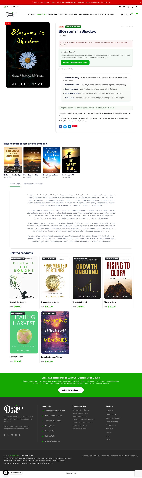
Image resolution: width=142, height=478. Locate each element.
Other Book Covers (105, 113)
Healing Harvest (16, 357)
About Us (109, 429)
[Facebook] (120, 6)
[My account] (126, 14)
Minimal (113, 118)
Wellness (83, 121)
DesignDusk (14, 456)
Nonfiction (110, 414)
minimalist (120, 118)
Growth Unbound (80, 302)
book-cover (72, 118)
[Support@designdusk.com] (5, 7)
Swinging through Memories (52, 357)
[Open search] (122, 14)
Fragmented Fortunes (50, 302)
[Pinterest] (132, 6)
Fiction (108, 411)
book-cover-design (83, 118)
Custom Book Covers (113, 418)
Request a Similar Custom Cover (75, 62)
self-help (77, 121)
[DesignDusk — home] (11, 14)
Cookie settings (71, 473)
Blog (107, 436)
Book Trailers (110, 425)
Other (66, 121)
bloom (64, 118)
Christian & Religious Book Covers (78, 113)
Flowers (93, 118)
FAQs (108, 439)
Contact (109, 432)
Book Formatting (112, 422)
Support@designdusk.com (15, 7)
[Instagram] (128, 6)
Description (15, 184)
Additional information (33, 184)
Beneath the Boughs (18, 302)
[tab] (15, 185)
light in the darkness (103, 118)
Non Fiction (95, 113)
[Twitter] (124, 6)
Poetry (71, 121)
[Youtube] (136, 6)
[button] (121, 411)
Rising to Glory (110, 302)
